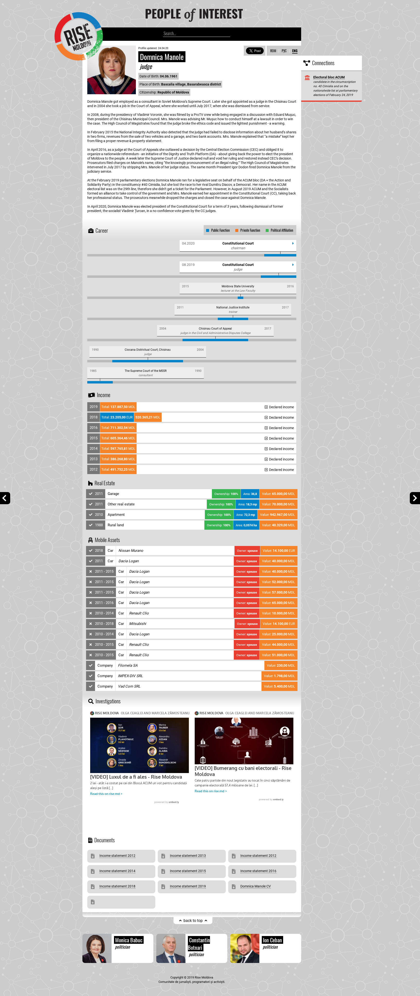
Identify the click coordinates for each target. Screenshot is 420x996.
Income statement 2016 (258, 871)
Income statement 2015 (188, 871)
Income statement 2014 (117, 871)
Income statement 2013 (188, 856)
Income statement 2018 (117, 886)
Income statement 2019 (188, 886)
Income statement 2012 (117, 856)
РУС (284, 50)
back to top (193, 920)
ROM (273, 50)
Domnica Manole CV (255, 886)
